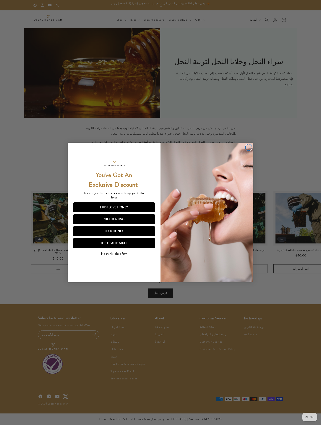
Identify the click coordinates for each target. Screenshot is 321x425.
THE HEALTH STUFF (114, 243)
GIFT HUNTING (114, 219)
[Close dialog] (248, 147)
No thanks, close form (114, 253)
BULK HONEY (114, 231)
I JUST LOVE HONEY (114, 207)
